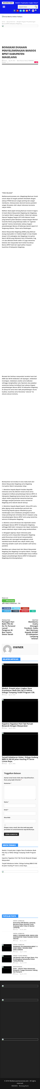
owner (5, 60)
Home (3, 21)
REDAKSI (15, 1086)
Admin (16, 951)
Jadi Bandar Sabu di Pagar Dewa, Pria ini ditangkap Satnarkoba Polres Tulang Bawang (25, 959)
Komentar (7, 783)
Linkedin (7, 611)
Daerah (26, 60)
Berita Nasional (11, 21)
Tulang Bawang (22, 955)
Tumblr (15, 611)
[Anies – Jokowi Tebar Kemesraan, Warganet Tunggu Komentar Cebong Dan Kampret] (7, 969)
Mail (33, 611)
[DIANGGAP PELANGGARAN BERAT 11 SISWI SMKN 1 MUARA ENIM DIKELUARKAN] (7, 947)
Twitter (16, 608)
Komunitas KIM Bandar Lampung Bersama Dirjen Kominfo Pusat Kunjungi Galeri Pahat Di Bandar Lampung (24, 925)
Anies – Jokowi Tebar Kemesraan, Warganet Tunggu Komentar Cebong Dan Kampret (25, 970)
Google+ (25, 608)
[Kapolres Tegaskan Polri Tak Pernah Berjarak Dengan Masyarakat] (20, 710)
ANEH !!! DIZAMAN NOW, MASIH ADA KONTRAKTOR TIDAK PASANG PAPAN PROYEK (25, 937)
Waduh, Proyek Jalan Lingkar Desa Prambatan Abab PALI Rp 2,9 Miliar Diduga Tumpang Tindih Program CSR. (18, 690)
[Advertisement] (20, 88)
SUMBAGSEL (21, 920)
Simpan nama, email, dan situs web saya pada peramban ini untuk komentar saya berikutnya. (19, 828)
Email (6, 810)
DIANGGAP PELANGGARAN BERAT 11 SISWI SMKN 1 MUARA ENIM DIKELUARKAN (25, 948)
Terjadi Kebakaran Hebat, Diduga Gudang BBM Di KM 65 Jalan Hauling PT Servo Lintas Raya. (20, 759)
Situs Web (7, 817)
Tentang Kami (24, 1086)
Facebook (7, 608)
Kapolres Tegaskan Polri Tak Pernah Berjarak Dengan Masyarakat (17, 725)
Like (36, 62)
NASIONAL (31, 60)
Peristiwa (4, 62)
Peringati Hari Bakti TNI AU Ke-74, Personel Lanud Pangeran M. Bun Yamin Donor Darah (8, 627)
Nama (6, 802)
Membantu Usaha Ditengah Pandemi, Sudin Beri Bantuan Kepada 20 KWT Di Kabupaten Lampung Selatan (31, 629)
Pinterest (25, 611)
